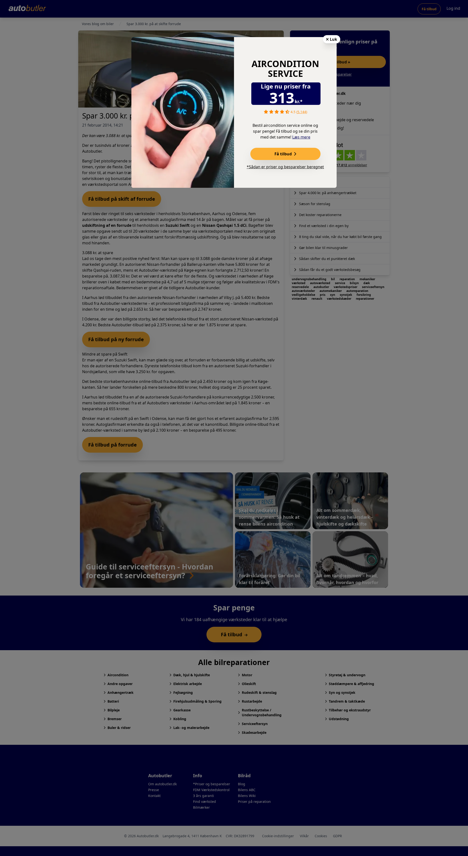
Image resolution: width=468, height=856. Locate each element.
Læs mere (301, 137)
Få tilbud (283, 154)
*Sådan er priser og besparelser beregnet (285, 166)
